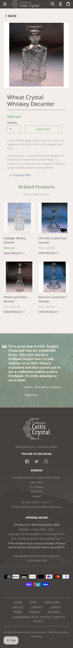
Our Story (51, 602)
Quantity (12, 122)
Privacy (34, 612)
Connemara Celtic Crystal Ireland (29, 632)
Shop (33, 602)
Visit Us (17, 607)
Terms (17, 612)
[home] (36, 439)
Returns (53, 612)
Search (55, 607)
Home (18, 602)
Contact (36, 607)
